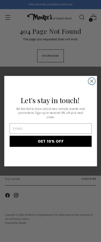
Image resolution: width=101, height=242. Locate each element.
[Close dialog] (91, 81)
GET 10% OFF (50, 141)
